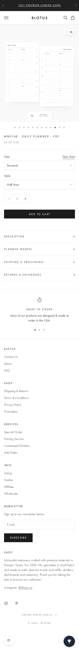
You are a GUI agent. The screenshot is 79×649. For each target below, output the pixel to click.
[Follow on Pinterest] (17, 603)
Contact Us (11, 357)
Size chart (69, 157)
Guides (8, 480)
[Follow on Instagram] (6, 603)
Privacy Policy (12, 405)
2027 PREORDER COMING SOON (39, 5)
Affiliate (9, 487)
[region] (39, 310)
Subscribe (18, 538)
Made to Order (40, 309)
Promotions (11, 411)
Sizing (8, 473)
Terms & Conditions (16, 398)
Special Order (13, 432)
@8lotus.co (25, 587)
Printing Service (14, 439)
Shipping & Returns (16, 391)
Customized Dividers (17, 446)
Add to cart (39, 214)
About (8, 364)
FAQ (7, 370)
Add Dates (10, 452)
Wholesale (11, 494)
